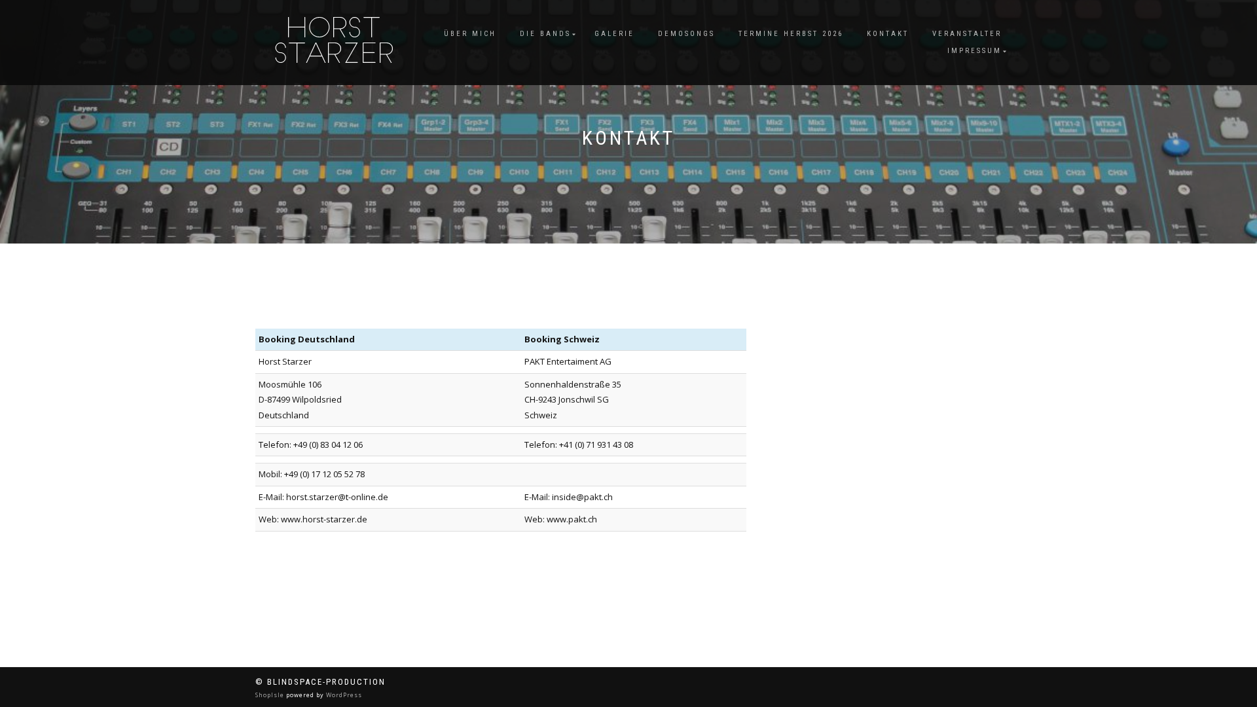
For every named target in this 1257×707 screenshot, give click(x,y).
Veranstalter (967, 33)
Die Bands (545, 33)
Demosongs (686, 33)
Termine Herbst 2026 (790, 33)
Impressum (974, 50)
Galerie (614, 33)
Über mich (470, 33)
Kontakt (888, 33)
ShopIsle (270, 695)
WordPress (343, 695)
